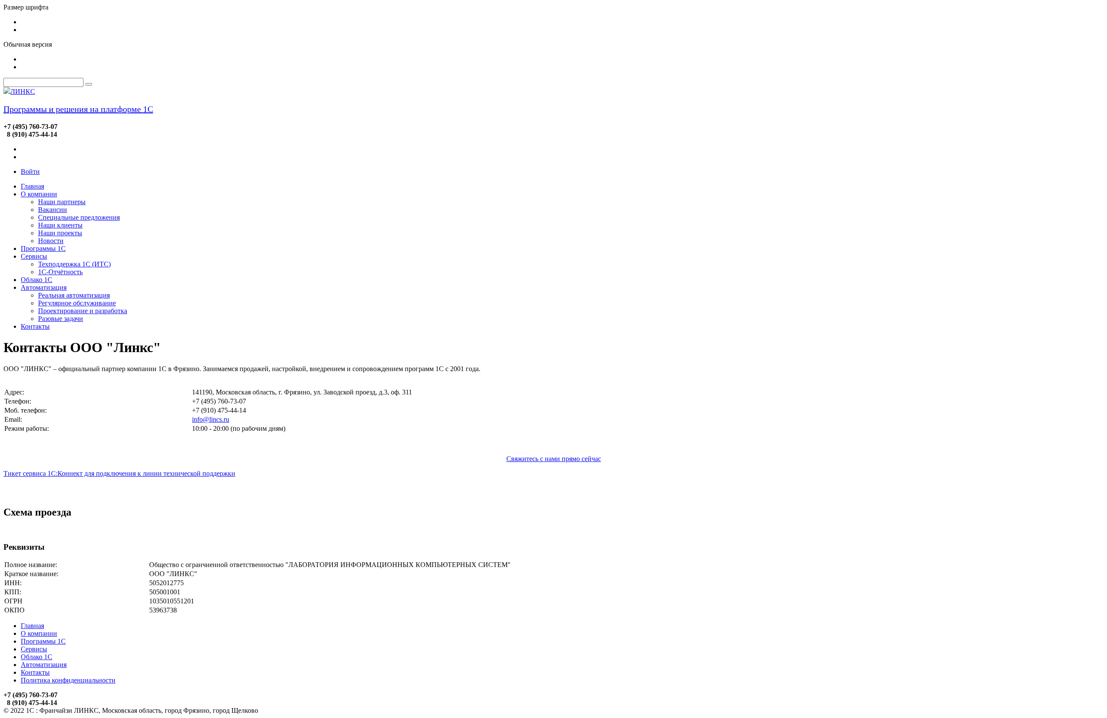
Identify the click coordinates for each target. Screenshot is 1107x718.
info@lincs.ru (210, 419)
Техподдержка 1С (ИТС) (74, 264)
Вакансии (52, 209)
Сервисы (34, 256)
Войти (30, 171)
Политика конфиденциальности (68, 680)
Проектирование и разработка (82, 310)
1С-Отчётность (60, 272)
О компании (39, 194)
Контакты (35, 326)
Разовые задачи (60, 318)
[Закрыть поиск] (88, 84)
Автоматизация (44, 287)
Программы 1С (43, 248)
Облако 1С (36, 279)
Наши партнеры (62, 201)
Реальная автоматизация (74, 295)
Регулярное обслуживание (77, 303)
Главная (32, 186)
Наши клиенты (60, 225)
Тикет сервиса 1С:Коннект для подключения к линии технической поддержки (119, 473)
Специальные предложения (79, 217)
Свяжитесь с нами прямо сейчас (553, 458)
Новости (51, 240)
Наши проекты (60, 233)
